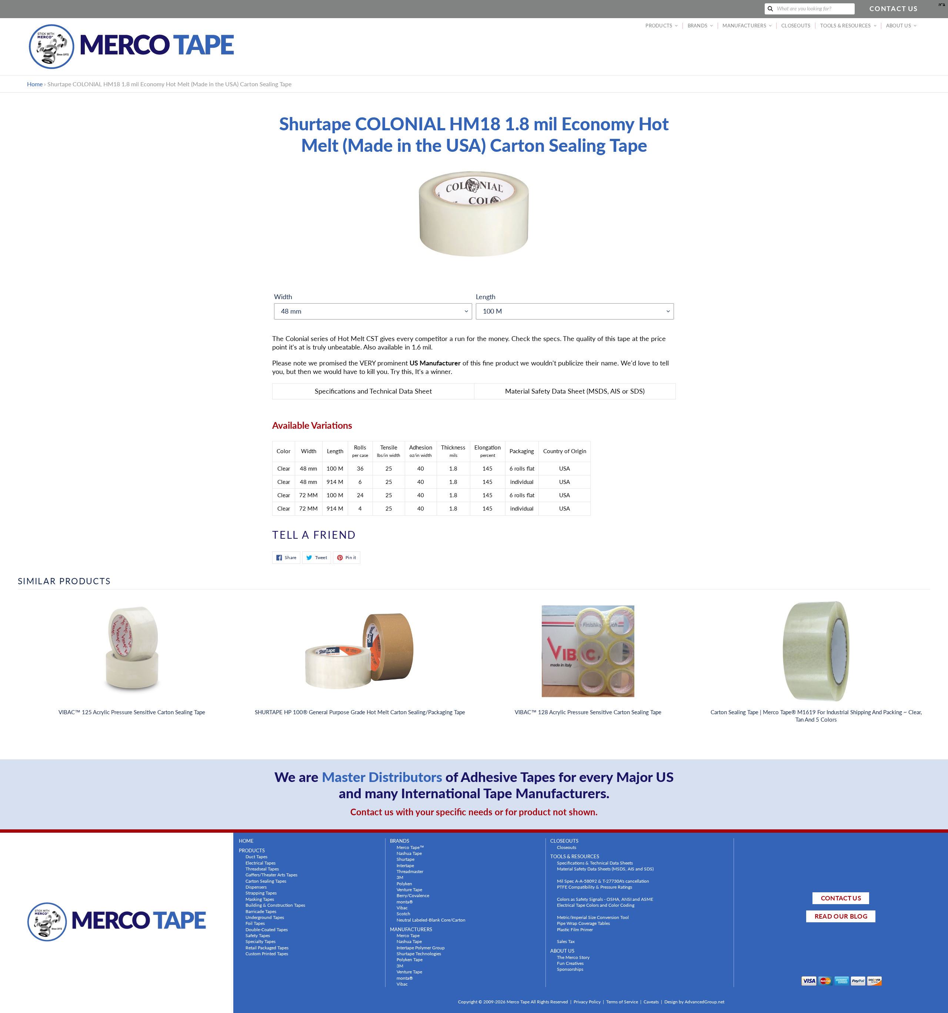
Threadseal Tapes (262, 868)
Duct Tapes (256, 856)
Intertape (405, 865)
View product (132, 658)
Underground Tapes (265, 917)
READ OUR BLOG (841, 916)
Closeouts (566, 847)
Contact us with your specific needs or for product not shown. (474, 811)
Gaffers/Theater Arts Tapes (271, 874)
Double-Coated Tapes (267, 929)
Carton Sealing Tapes (266, 880)
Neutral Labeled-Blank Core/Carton (431, 919)
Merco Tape (408, 935)
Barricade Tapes (261, 911)
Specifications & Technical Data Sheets (595, 862)
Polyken (404, 883)
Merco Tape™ (410, 847)
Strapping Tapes (261, 892)
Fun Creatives (570, 963)
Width (283, 296)
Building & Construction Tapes (275, 904)
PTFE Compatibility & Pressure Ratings (594, 886)
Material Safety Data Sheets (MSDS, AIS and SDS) (605, 868)
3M (400, 877)
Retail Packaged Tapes (267, 947)
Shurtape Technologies (419, 953)
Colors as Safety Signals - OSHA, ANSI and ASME (605, 899)
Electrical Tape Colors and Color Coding (595, 904)
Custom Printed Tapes (267, 953)
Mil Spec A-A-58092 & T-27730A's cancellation (603, 880)
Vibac (402, 907)
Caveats (651, 1001)
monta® (405, 901)
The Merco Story (573, 957)
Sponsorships (570, 969)
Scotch (403, 913)
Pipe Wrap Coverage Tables (583, 923)
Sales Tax (566, 941)
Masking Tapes (260, 899)
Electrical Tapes (261, 862)
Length (485, 296)
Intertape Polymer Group (421, 947)
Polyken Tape (410, 959)
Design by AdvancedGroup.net (694, 1001)
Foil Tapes (255, 923)
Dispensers (256, 886)
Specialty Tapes (261, 941)
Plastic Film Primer (575, 929)
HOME (246, 841)
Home (35, 83)
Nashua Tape (409, 853)
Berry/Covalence (413, 895)
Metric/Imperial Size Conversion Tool (593, 917)
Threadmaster (410, 871)
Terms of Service (622, 1001)
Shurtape (405, 859)
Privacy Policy (587, 1001)
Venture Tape (409, 889)
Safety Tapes (258, 935)
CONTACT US (841, 898)
